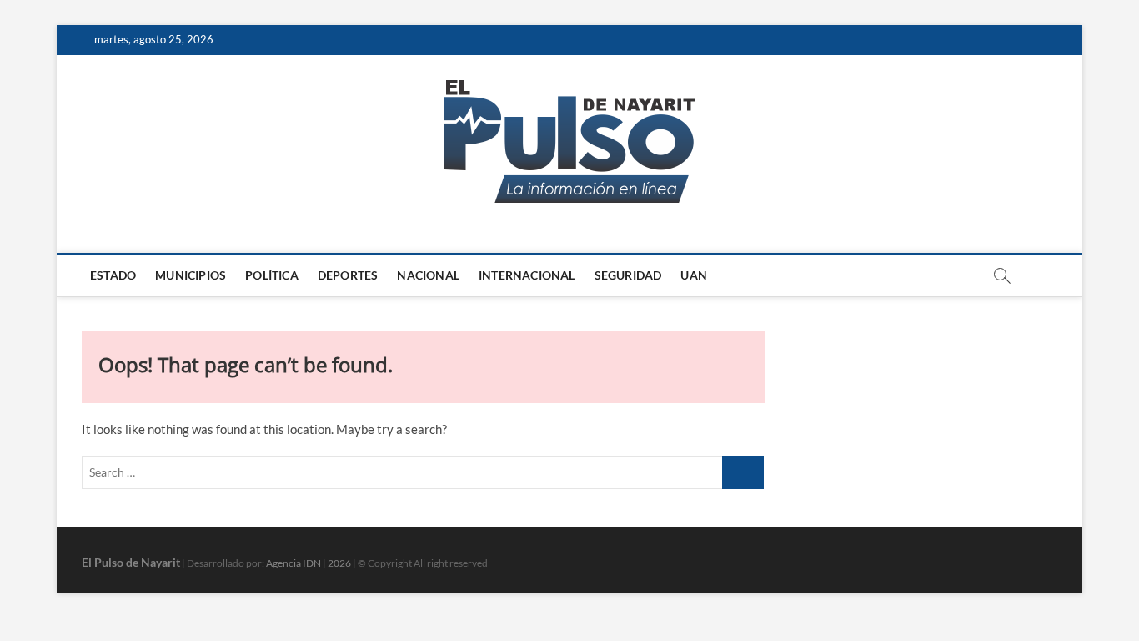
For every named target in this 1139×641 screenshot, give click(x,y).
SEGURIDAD (628, 275)
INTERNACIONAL (527, 275)
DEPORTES (348, 275)
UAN (693, 275)
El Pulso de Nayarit (131, 562)
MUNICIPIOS (190, 275)
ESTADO (113, 275)
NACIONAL (428, 275)
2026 (339, 563)
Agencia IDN (293, 563)
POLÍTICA (272, 275)
